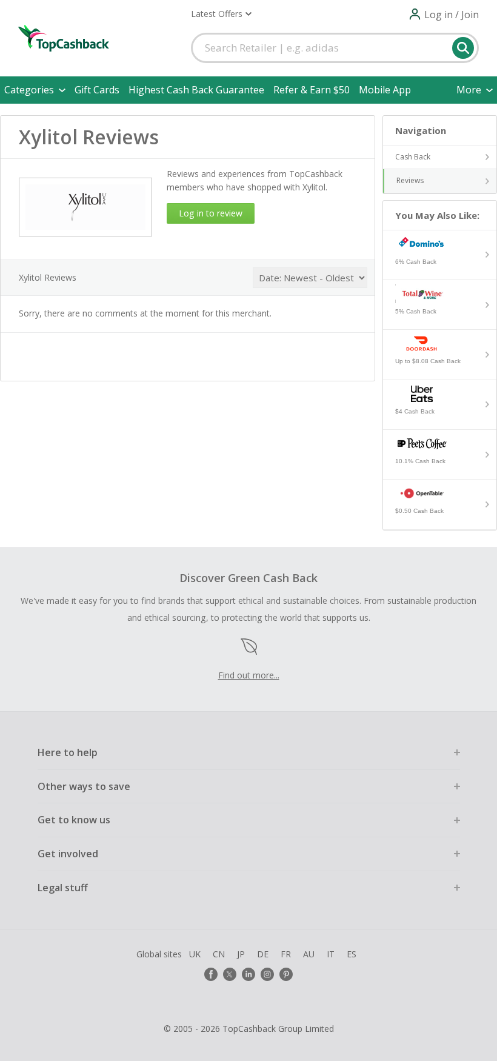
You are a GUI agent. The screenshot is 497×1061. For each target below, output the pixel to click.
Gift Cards (97, 89)
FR (286, 954)
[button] (221, 14)
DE (263, 954)
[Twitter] (229, 974)
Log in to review (210, 213)
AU (309, 954)
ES (351, 954)
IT (331, 954)
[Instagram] (267, 974)
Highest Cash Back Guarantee (196, 89)
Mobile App (385, 89)
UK (195, 954)
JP (241, 954)
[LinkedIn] (248, 974)
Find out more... (248, 675)
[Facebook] (211, 974)
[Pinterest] (286, 974)
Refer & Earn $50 (311, 89)
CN (219, 954)
